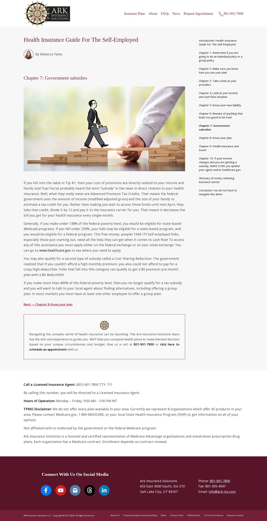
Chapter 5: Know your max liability (220, 105)
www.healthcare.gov (55, 250)
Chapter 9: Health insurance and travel (219, 148)
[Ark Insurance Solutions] (47, 13)
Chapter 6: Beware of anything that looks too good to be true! (221, 115)
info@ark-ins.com (222, 491)
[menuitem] (133, 13)
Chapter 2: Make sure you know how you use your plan (218, 70)
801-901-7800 (220, 481)
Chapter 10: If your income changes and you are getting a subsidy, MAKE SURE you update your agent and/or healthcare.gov (220, 164)
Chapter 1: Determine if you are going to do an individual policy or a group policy (220, 56)
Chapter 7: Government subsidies (214, 127)
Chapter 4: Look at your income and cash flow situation (218, 95)
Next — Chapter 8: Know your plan (48, 304)
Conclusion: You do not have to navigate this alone (218, 192)
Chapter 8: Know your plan (215, 138)
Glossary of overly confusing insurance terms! (216, 180)
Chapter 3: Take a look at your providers (217, 82)
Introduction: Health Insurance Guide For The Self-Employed (218, 42)
